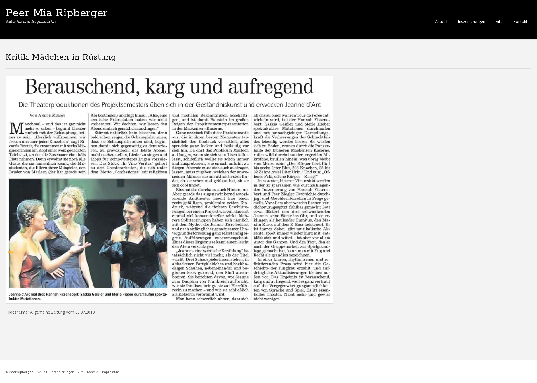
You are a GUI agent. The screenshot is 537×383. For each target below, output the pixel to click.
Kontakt (520, 21)
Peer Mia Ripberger (57, 13)
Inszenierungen (471, 21)
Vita (499, 21)
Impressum (110, 372)
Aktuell (441, 21)
